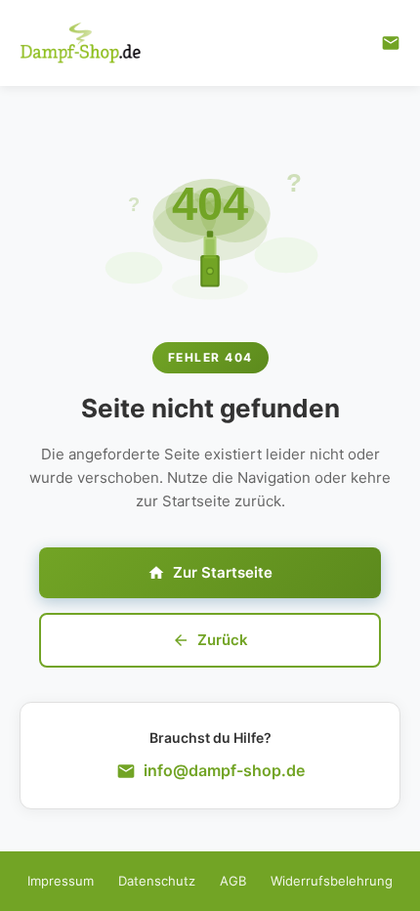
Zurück (222, 639)
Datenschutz (156, 881)
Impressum (60, 881)
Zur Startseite (223, 572)
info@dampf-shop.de (224, 770)
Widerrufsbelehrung (332, 881)
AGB (233, 881)
